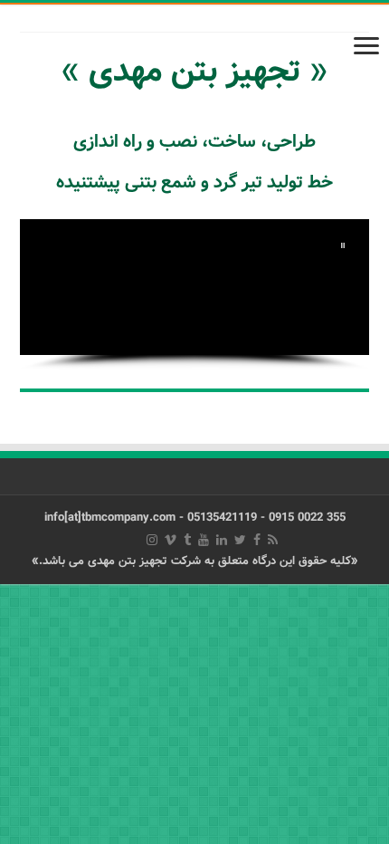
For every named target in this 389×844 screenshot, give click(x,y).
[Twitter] (240, 540)
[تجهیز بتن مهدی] (194, 4)
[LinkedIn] (221, 540)
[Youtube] (203, 540)
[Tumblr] (187, 540)
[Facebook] (256, 540)
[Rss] (273, 540)
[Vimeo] (170, 540)
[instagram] (152, 540)
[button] (343, 245)
